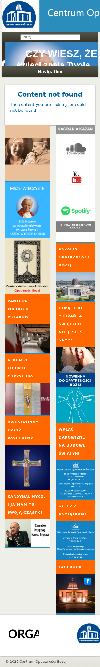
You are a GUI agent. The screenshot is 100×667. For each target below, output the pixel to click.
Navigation (50, 71)
